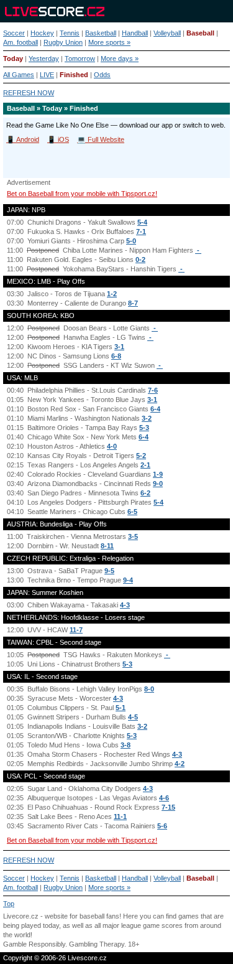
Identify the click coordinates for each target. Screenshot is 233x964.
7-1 (141, 231)
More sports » (109, 42)
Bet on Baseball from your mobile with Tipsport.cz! (82, 193)
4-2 (180, 763)
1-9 (158, 474)
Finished (74, 74)
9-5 (109, 570)
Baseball (200, 33)
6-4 (155, 409)
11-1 (120, 816)
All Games (18, 74)
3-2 (147, 418)
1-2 (112, 293)
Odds (102, 74)
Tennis (70, 33)
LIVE (47, 74)
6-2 (145, 493)
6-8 (116, 356)
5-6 (162, 826)
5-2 (141, 455)
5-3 (144, 427)
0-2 (140, 259)
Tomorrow (80, 58)
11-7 (76, 630)
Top (8, 903)
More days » (120, 58)
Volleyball (167, 33)
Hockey (42, 33)
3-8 (125, 745)
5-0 (131, 241)
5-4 (142, 222)
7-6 (153, 390)
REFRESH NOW (28, 92)
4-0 (112, 446)
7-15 (168, 807)
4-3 (125, 605)
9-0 (158, 483)
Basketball (100, 33)
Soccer (14, 33)
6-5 (132, 511)
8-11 (107, 546)
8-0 (149, 689)
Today (13, 58)
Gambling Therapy (96, 944)
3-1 (119, 346)
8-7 (133, 303)
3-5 (133, 536)
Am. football (20, 42)
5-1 (121, 707)
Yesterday (44, 58)
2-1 (145, 465)
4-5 (133, 717)
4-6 (164, 798)
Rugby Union (63, 42)
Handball (135, 33)
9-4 (128, 580)
